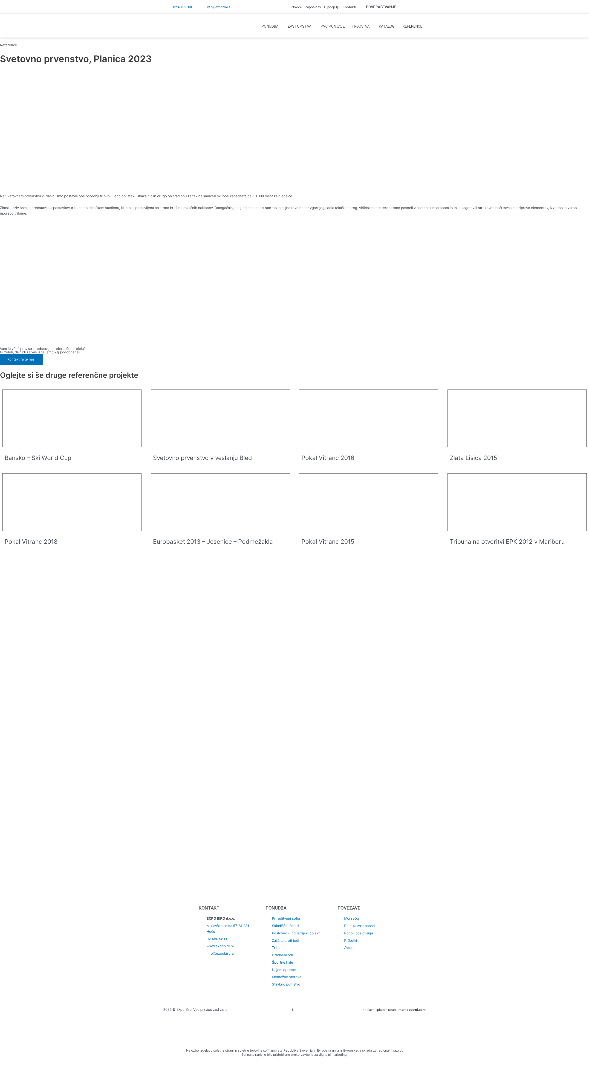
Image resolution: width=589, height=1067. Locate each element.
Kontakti (349, 7)
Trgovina (361, 26)
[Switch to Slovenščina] (420, 7)
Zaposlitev (313, 7)
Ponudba (269, 26)
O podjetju (332, 7)
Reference (412, 26)
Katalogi (387, 26)
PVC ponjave (332, 26)
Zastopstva (299, 26)
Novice (297, 7)
